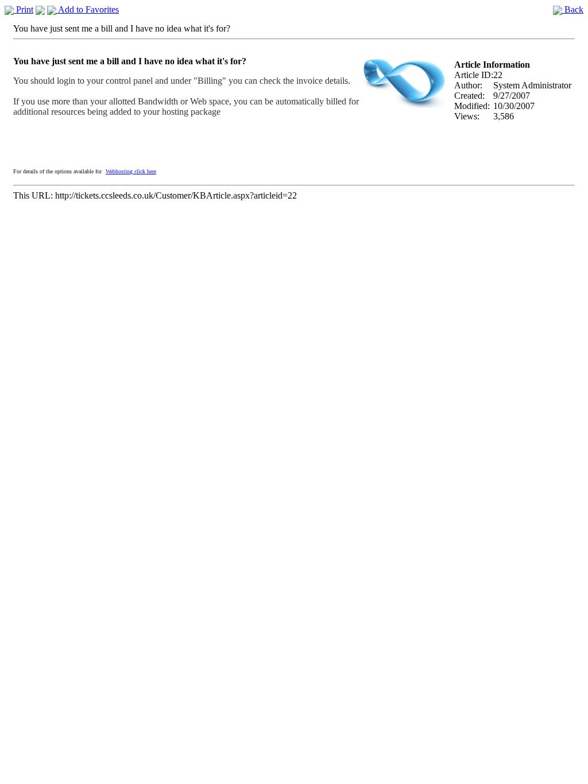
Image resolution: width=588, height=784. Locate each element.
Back (572, 9)
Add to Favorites (87, 9)
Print (23, 9)
